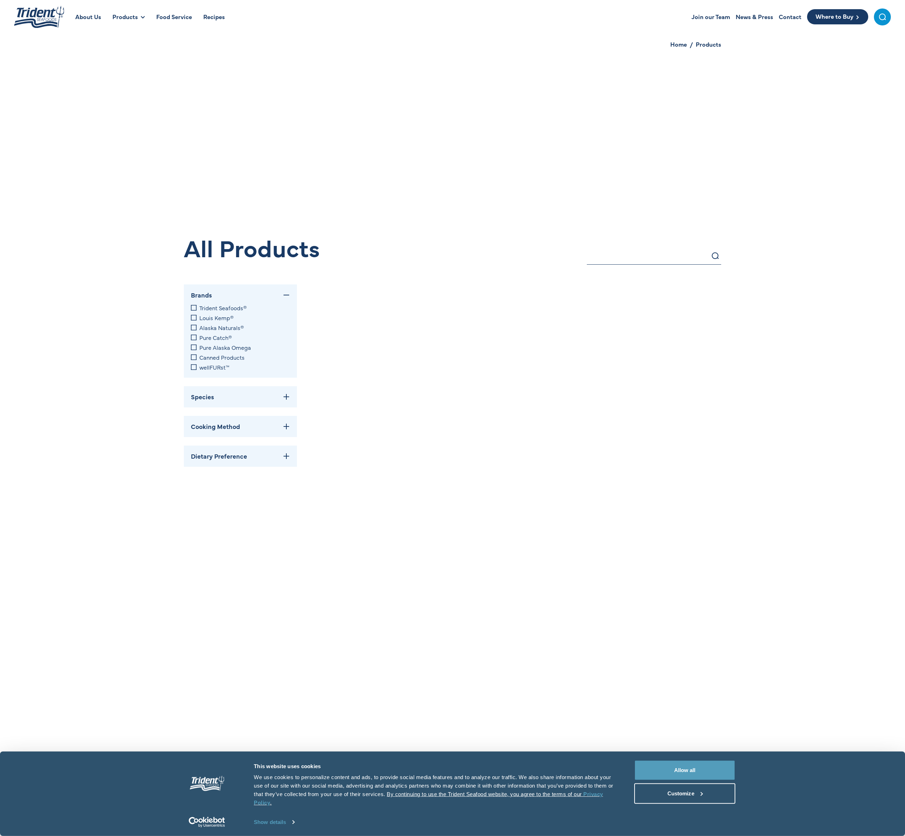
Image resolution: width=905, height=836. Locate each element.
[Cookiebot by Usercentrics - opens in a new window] (207, 822)
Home (678, 44)
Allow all (685, 770)
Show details (270, 822)
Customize (680, 793)
